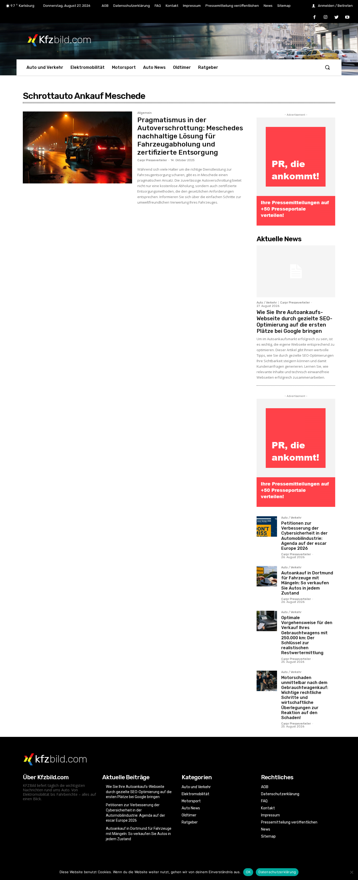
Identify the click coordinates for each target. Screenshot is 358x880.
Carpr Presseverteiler (152, 160)
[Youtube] (347, 17)
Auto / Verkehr (267, 302)
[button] (327, 67)
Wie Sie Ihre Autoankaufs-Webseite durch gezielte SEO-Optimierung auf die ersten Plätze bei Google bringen (294, 321)
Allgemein (144, 113)
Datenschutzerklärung (277, 872)
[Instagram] (325, 17)
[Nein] (351, 872)
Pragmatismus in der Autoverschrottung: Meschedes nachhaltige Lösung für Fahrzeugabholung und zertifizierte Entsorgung (190, 136)
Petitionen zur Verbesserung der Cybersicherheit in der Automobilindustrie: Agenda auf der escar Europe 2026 (304, 536)
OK (248, 872)
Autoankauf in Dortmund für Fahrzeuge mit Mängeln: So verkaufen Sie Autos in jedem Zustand (307, 583)
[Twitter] (336, 17)
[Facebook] (314, 17)
